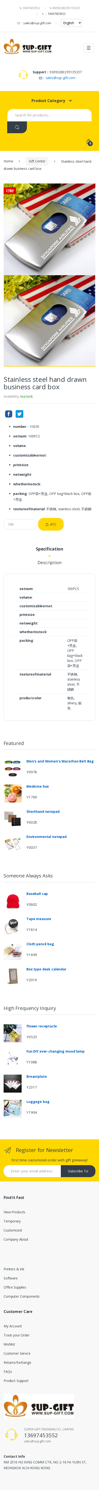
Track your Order (17, 1335)
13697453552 (57, 13)
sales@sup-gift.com (37, 23)
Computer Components (22, 1296)
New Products (14, 1212)
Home (8, 161)
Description (49, 562)
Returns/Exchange (17, 1362)
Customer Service (17, 1353)
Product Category (48, 100)
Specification (49, 549)
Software (11, 1278)
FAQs (8, 1371)
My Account (13, 1326)
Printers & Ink (14, 1269)
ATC (53, 524)
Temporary (12, 1221)
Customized (13, 1230)
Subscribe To (78, 1171)
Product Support (16, 1380)
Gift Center (37, 161)
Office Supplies (15, 1287)
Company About (16, 1239)
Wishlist (9, 1344)
